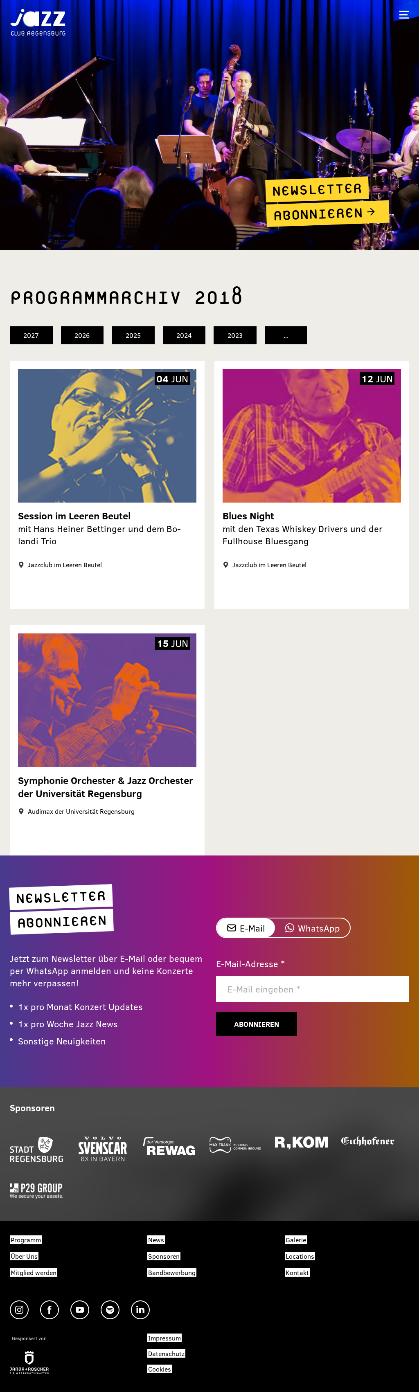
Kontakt (297, 1272)
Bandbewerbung (172, 1272)
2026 (82, 335)
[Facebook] (49, 1309)
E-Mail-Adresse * (250, 963)
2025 (133, 335)
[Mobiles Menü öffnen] (404, 15)
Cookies (159, 1369)
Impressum (164, 1338)
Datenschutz (166, 1353)
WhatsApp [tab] (319, 928)
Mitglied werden (33, 1272)
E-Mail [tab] (252, 928)
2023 (235, 335)
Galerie (296, 1239)
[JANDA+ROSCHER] (29, 1362)
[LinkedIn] (140, 1309)
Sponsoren (164, 1256)
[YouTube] (79, 1309)
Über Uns (24, 1256)
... (286, 335)
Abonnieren (256, 1024)
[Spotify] (110, 1309)
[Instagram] (19, 1309)
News (156, 1239)
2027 (31, 335)
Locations (300, 1256)
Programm (26, 1239)
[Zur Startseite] (38, 21)
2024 (184, 335)
